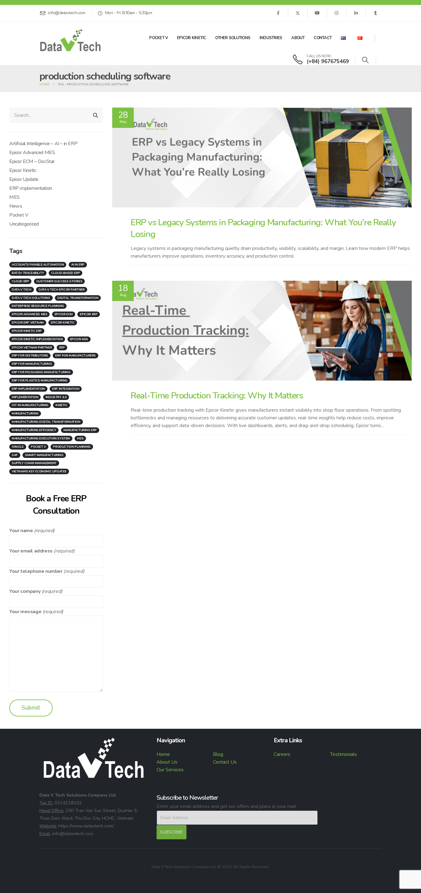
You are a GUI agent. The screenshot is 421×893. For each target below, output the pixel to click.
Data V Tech (21, 289)
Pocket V (158, 38)
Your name (21, 530)
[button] (365, 60)
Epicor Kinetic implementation (37, 339)
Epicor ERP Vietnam (28, 322)
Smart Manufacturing (44, 455)
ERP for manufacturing (32, 364)
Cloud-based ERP (65, 273)
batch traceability (28, 273)
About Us (167, 762)
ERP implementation (30, 188)
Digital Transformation (77, 298)
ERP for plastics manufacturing (39, 380)
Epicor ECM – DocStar (32, 161)
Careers (282, 754)
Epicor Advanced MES (32, 152)
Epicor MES (79, 339)
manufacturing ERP (80, 430)
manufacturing (25, 413)
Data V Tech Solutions (31, 298)
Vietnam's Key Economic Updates (39, 471)
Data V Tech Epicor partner (62, 289)
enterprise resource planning (38, 306)
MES (14, 197)
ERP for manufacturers (75, 355)
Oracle (18, 447)
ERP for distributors (30, 355)
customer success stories (59, 281)
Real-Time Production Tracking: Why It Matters (217, 395)
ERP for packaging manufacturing (41, 372)
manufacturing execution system (41, 438)
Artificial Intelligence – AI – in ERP (43, 143)
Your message (25, 611)
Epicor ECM (64, 314)
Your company (24, 591)
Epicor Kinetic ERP (27, 331)
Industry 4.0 (56, 397)
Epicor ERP (88, 314)
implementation (25, 397)
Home (163, 754)
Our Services (170, 769)
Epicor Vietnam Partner (32, 347)
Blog (218, 754)
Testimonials (343, 754)
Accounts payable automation (38, 265)
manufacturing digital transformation (46, 422)
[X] (298, 13)
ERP (62, 347)
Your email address (31, 551)
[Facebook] (278, 13)
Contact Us (225, 762)
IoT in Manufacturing (30, 405)
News (15, 206)
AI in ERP (77, 265)
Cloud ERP (20, 281)
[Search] (95, 115)
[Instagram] (336, 13)
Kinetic (61, 405)
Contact (323, 38)
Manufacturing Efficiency (34, 430)
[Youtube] (317, 13)
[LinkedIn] (356, 13)
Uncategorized (24, 224)
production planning (71, 447)
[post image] (262, 157)
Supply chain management (34, 463)
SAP (15, 455)
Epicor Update (24, 179)
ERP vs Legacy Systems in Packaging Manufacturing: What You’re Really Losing (263, 228)
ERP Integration (65, 389)
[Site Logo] (70, 40)
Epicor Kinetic (191, 38)
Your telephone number (36, 571)
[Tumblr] (375, 13)
